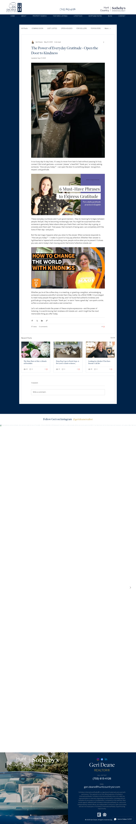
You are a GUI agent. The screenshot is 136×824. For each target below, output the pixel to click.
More (107, 28)
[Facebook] (101, 759)
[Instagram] (97, 759)
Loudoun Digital (38, 818)
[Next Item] (130, 587)
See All (113, 338)
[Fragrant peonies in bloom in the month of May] (35, 350)
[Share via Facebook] (32, 321)
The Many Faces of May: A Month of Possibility (35, 362)
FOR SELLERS (81, 28)
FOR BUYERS (96, 28)
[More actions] (103, 42)
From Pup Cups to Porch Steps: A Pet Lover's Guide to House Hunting (67, 362)
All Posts (24, 28)
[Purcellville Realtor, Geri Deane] (100, 350)
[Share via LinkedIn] (42, 321)
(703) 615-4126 (67, 9)
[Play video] (68, 194)
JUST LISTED (52, 28)
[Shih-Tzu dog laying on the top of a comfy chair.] (68, 350)
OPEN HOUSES (66, 28)
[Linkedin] (105, 759)
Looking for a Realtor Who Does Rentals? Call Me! (99, 362)
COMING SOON (37, 28)
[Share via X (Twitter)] (37, 321)
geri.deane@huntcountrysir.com (102, 787)
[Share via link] (47, 321)
